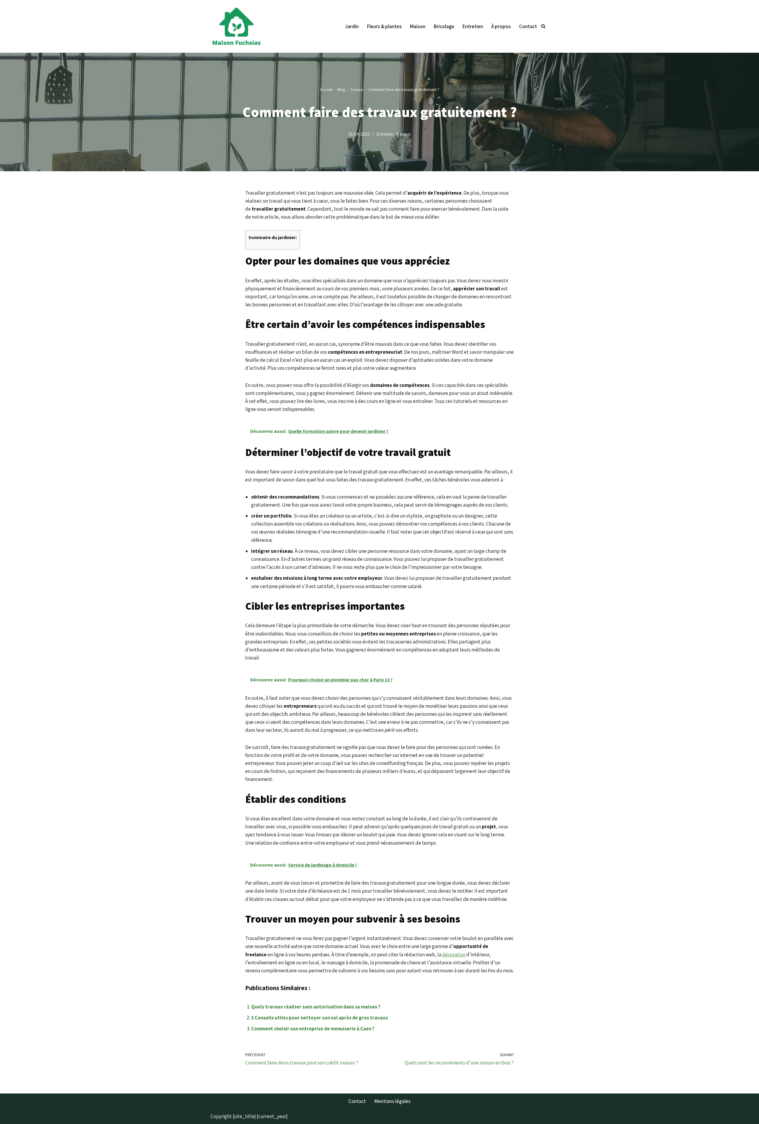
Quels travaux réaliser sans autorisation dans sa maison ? (315, 1006)
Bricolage (444, 26)
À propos (501, 26)
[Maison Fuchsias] (238, 26)
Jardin (352, 26)
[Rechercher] (543, 26)
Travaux (403, 134)
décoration (453, 954)
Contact (528, 26)
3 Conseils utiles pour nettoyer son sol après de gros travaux (319, 1017)
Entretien (473, 26)
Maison (417, 26)
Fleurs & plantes (384, 26)
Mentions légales (392, 1101)
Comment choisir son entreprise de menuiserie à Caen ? (312, 1028)
